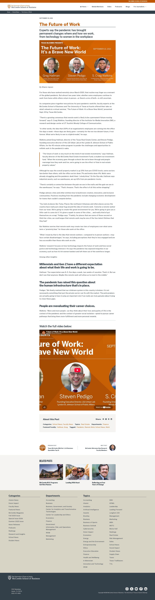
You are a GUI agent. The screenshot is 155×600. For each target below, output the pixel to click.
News (84, 7)
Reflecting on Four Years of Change (98, 484)
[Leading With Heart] (77, 472)
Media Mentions (98, 7)
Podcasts (118, 7)
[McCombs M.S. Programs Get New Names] (51, 472)
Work (108, 427)
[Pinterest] (108, 419)
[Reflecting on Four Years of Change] (104, 472)
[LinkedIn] (111, 419)
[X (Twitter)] (106, 419)
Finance (106, 424)
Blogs (128, 7)
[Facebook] (103, 419)
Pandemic (80, 427)
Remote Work (90, 427)
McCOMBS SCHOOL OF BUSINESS (138, 1)
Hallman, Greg (62, 427)
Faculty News (68, 424)
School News (57, 424)
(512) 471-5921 (16, 593)
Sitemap (145, 592)
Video (109, 7)
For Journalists (139, 7)
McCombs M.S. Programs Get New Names (48, 484)
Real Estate (85, 424)
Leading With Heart (73, 483)
